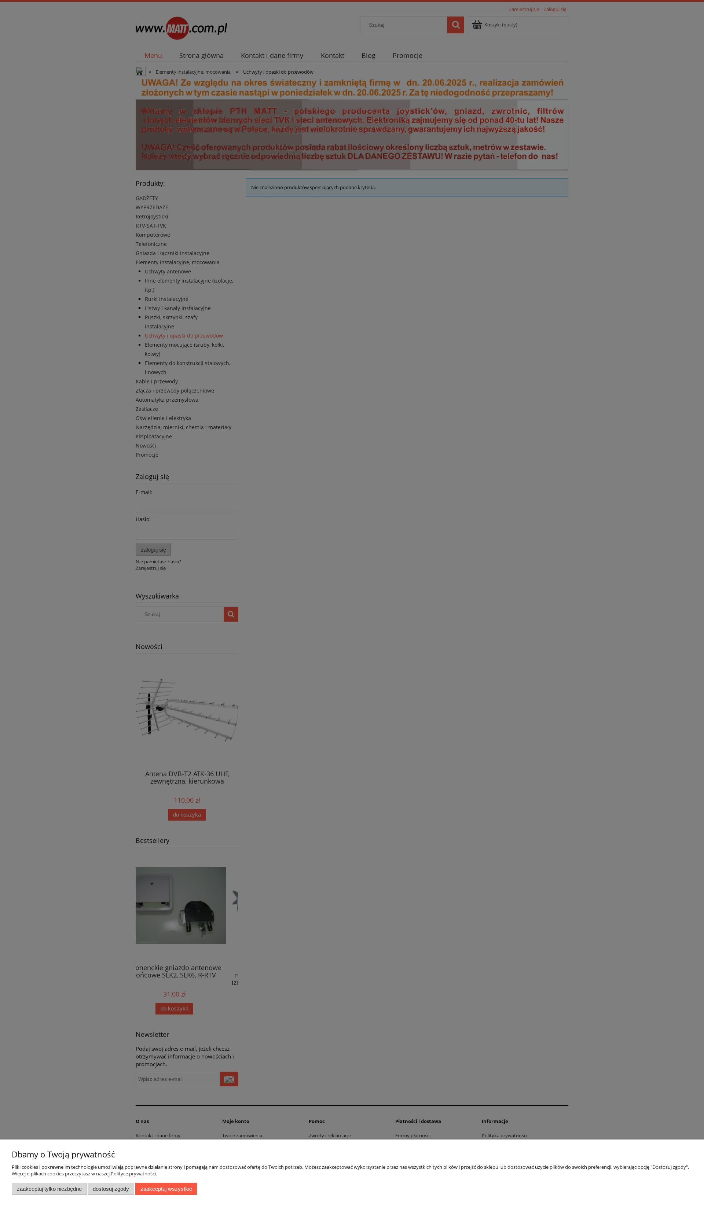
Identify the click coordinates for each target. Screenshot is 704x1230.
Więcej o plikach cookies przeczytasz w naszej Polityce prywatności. (84, 1173)
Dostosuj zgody (111, 1189)
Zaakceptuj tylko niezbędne (49, 1189)
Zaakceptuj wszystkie (166, 1189)
